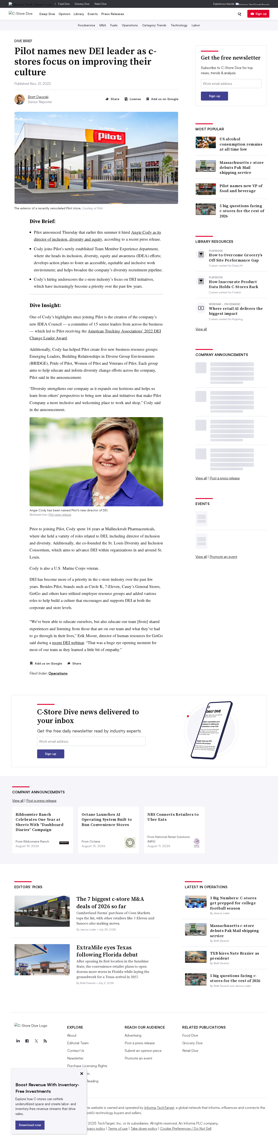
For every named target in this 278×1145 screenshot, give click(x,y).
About (71, 1035)
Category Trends (154, 25)
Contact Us (75, 1050)
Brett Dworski (38, 97)
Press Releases (112, 14)
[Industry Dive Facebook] (26, 1041)
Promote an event (223, 556)
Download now (30, 1125)
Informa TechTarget (159, 1107)
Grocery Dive (82, 3)
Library (79, 14)
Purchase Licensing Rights (87, 1066)
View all (201, 329)
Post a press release (225, 478)
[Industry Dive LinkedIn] (17, 1041)
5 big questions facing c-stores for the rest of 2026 (242, 210)
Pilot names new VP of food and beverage (241, 188)
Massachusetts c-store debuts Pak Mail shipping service (242, 167)
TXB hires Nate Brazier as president (234, 955)
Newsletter (75, 1058)
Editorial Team (78, 1043)
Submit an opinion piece (143, 1050)
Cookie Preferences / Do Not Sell (185, 1128)
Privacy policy (94, 1128)
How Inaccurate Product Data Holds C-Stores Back (233, 284)
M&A (102, 25)
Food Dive (64, 3)
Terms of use (118, 1128)
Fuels (113, 25)
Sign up (261, 13)
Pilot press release (59, 514)
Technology (179, 25)
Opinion (65, 14)
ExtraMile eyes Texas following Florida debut (107, 951)
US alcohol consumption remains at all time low (241, 144)
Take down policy (144, 1128)
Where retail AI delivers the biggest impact (236, 311)
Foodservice (86, 25)
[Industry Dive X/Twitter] (36, 1041)
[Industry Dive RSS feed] (45, 1041)
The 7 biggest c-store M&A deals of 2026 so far (110, 902)
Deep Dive (47, 14)
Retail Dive (100, 3)
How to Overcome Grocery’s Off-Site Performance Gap (236, 257)
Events (93, 14)
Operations (130, 25)
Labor (196, 25)
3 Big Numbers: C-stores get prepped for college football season (233, 903)
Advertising (133, 1035)
